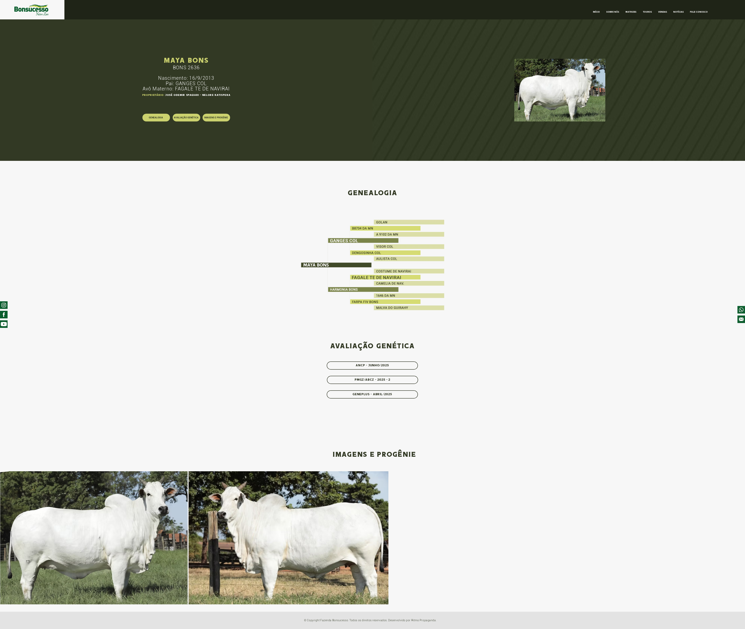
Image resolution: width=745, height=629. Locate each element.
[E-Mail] (741, 319)
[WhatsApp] (741, 310)
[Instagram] (4, 305)
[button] (559, 90)
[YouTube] (4, 324)
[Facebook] (4, 314)
